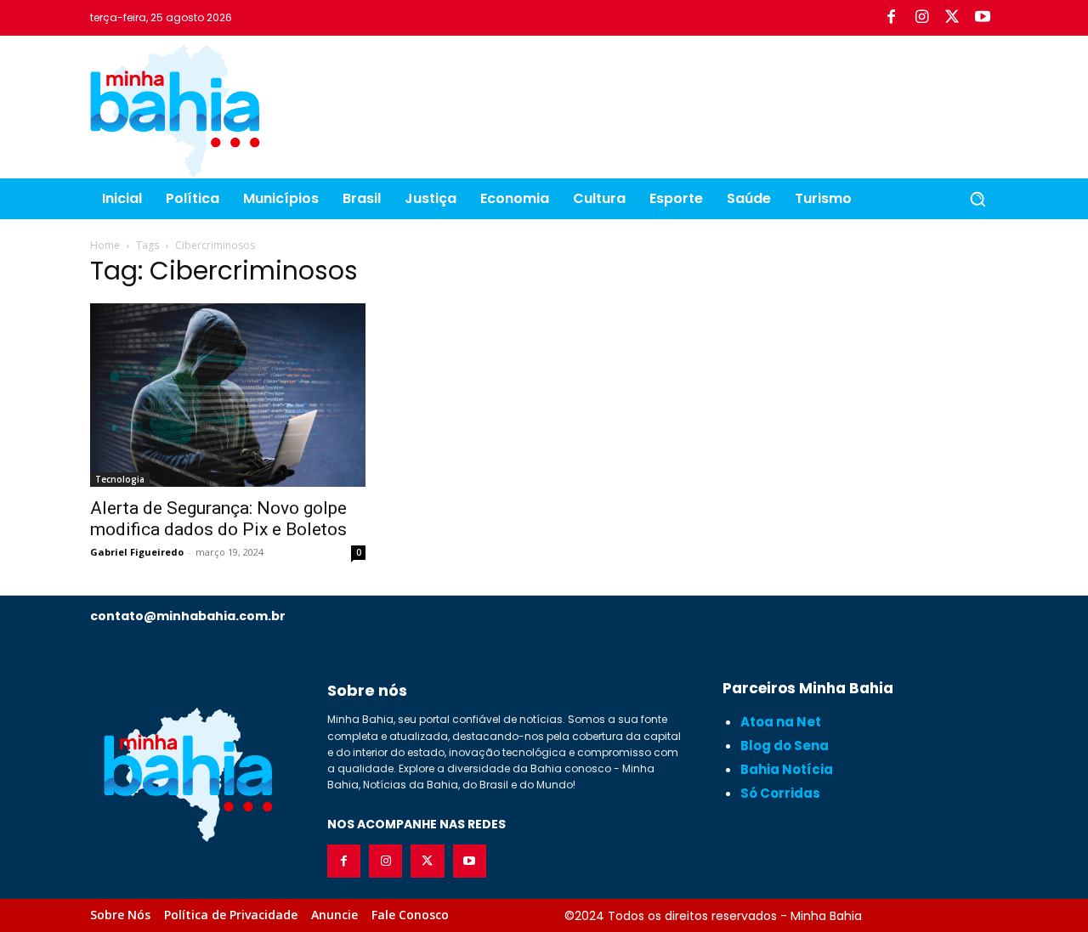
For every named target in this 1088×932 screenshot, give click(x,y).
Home (105, 245)
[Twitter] (952, 18)
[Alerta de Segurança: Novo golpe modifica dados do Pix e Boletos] (228, 395)
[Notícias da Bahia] (175, 110)
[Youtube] (982, 18)
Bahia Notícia (786, 769)
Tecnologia (119, 479)
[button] (977, 198)
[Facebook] (891, 18)
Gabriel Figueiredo (137, 551)
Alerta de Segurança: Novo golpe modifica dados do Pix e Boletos (218, 518)
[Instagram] (921, 18)
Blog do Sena (784, 745)
